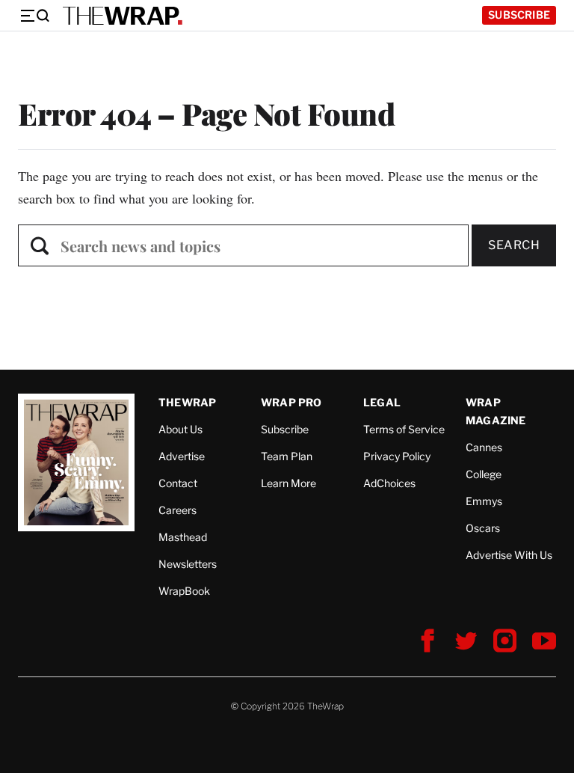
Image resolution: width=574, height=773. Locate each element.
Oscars (483, 528)
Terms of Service (404, 429)
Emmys (484, 501)
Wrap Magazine (496, 411)
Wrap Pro (291, 402)
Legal (382, 402)
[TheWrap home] (122, 16)
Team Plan (286, 456)
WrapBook (184, 590)
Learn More (288, 483)
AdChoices (389, 483)
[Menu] (34, 16)
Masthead (182, 537)
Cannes (484, 447)
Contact (177, 483)
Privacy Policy (396, 456)
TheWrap (187, 402)
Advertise (181, 456)
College (484, 474)
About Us (180, 429)
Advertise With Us (509, 555)
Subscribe (519, 14)
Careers (177, 510)
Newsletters (187, 563)
